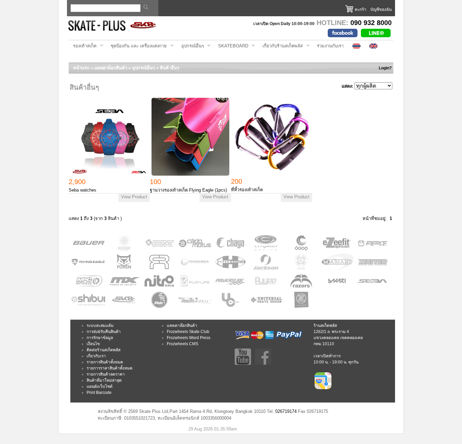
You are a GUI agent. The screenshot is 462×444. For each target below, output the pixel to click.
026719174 (286, 411)
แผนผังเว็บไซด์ (100, 386)
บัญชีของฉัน (381, 9)
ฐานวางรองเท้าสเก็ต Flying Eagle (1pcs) (188, 190)
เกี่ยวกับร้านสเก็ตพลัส (280, 46)
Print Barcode (99, 392)
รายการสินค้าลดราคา (106, 374)
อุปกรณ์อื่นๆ (190, 46)
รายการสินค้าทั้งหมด (105, 362)
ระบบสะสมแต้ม (100, 325)
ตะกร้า (360, 9)
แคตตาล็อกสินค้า (110, 67)
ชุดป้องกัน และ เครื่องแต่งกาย (136, 46)
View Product (134, 196)
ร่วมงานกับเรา (330, 45)
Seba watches (82, 190)
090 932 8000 (371, 22)
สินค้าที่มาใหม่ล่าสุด (104, 380)
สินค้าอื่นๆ (169, 67)
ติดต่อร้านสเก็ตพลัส (103, 350)
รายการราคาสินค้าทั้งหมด (110, 368)
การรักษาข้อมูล (100, 337)
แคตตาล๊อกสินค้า (182, 325)
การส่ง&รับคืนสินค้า (104, 331)
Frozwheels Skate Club (188, 331)
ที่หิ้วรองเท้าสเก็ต (247, 189)
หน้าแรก (81, 67)
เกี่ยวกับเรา (96, 356)
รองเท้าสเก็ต (82, 46)
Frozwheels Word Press (188, 337)
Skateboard (231, 46)
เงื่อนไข (93, 343)
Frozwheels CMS (182, 343)
